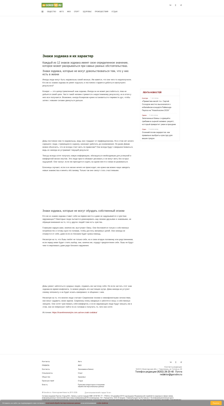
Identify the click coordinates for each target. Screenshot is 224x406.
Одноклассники (175, 5)
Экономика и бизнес (86, 369)
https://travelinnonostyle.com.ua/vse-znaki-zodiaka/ (74, 312)
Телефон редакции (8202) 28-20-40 (154, 371)
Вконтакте (170, 5)
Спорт (76, 12)
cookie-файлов (102, 403)
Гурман (144, 115)
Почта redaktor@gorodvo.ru (171, 373)
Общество (51, 12)
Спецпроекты (47, 373)
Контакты (46, 361)
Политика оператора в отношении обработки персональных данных (91, 385)
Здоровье (87, 12)
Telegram (181, 5)
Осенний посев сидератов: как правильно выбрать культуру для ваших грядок (157, 135)
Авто (61, 12)
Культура (145, 98)
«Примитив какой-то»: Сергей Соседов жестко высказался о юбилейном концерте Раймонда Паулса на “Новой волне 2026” (156, 105)
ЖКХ (69, 12)
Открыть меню (43, 12)
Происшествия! (101, 12)
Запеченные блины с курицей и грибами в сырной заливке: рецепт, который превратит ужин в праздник (159, 121)
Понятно (216, 403)
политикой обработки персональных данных (63, 403)
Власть (45, 385)
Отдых (114, 12)
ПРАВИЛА (45, 365)
